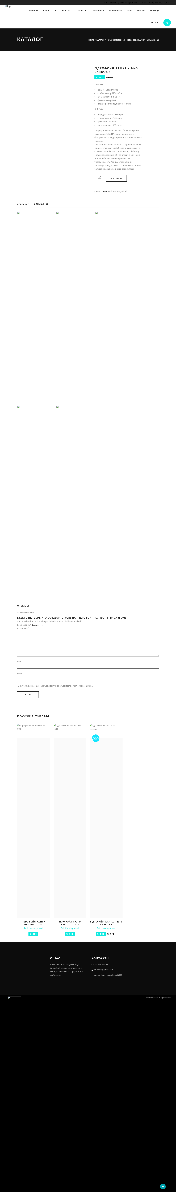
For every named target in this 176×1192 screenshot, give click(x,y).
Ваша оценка (24, 624)
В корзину (116, 178)
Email (20, 673)
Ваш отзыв (23, 628)
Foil (108, 39)
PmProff (155, 997)
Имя (20, 661)
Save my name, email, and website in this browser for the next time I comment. (56, 685)
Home (91, 39)
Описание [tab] (23, 204)
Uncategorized (118, 39)
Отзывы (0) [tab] (41, 204)
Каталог (100, 39)
